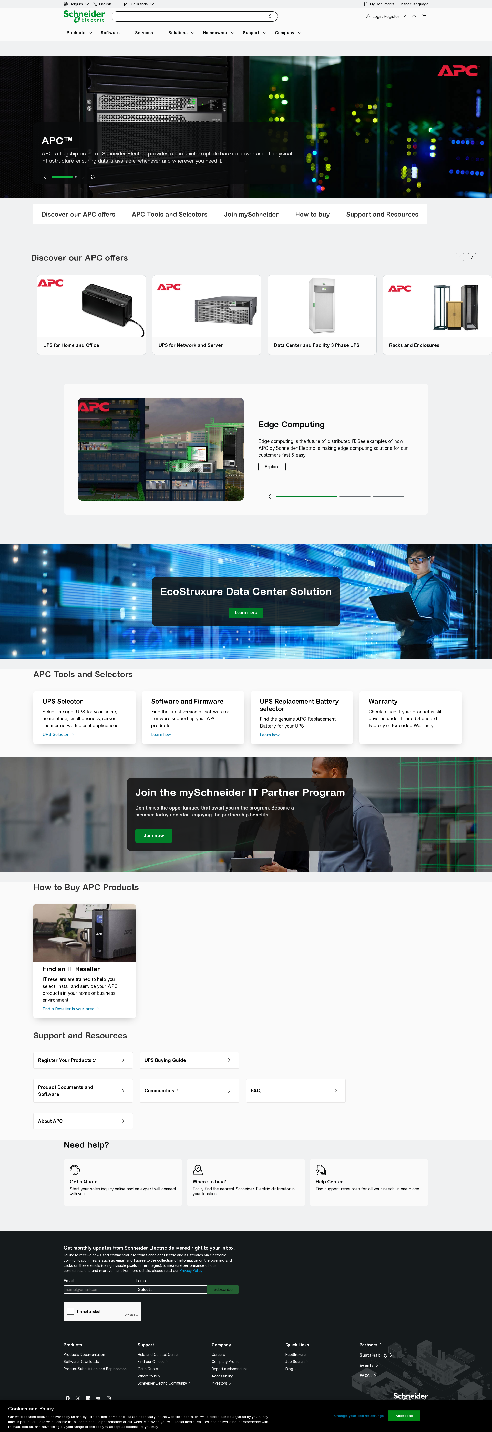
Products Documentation (84, 1354)
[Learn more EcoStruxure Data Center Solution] (246, 613)
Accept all (404, 1416)
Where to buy (149, 1376)
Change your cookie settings (359, 1416)
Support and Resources (382, 214)
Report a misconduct (229, 1369)
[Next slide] (83, 176)
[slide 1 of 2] (62, 177)
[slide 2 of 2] (76, 177)
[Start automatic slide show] (93, 176)
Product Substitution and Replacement (96, 1369)
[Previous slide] (44, 176)
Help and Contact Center (158, 1354)
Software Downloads (81, 1362)
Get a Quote (148, 1369)
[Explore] (272, 467)
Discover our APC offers (78, 214)
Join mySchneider (251, 214)
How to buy (312, 214)
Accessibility (222, 1376)
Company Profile (225, 1362)
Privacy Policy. (191, 1271)
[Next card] (472, 258)
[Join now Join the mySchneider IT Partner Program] (153, 836)
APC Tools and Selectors (170, 214)
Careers (218, 1354)
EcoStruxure (295, 1354)
